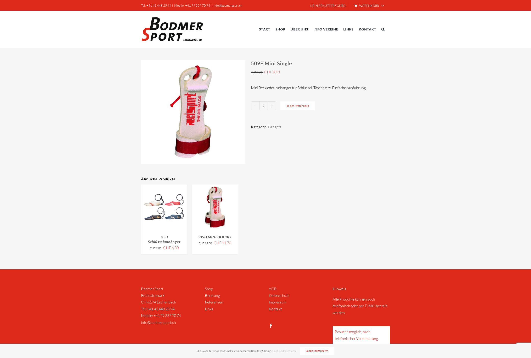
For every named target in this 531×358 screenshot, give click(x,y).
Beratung (212, 295)
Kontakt (275, 309)
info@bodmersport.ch (228, 5)
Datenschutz (279, 295)
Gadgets (274, 127)
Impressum (277, 302)
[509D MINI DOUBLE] (215, 207)
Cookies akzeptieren (317, 351)
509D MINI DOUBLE (214, 237)
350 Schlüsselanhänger (164, 239)
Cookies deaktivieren (284, 350)
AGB (272, 288)
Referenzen (214, 302)
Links (209, 309)
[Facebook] (271, 326)
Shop (209, 288)
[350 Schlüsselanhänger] (164, 207)
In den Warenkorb (297, 106)
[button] (383, 29)
